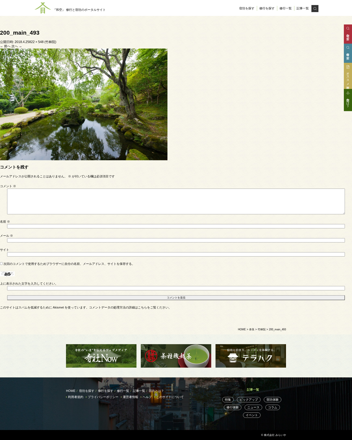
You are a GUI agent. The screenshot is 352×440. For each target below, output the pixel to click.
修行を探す (267, 8)
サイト (4, 249)
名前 (5, 221)
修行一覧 (285, 8)
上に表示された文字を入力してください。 (29, 283)
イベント (252, 415)
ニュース (253, 407)
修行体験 (233, 407)
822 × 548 (36, 42)
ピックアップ (249, 399)
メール (6, 235)
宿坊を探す (246, 8)
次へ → (16, 46)
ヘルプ (147, 397)
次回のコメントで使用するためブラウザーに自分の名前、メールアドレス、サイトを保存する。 (69, 263)
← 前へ (5, 46)
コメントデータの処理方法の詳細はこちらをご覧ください (128, 307)
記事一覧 (303, 8)
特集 (228, 399)
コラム (272, 407)
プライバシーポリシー (103, 397)
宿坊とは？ (156, 390)
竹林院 (50, 42)
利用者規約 (75, 397)
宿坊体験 (272, 399)
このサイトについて (170, 397)
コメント (8, 186)
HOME (70, 390)
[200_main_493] (83, 104)
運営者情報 (130, 397)
